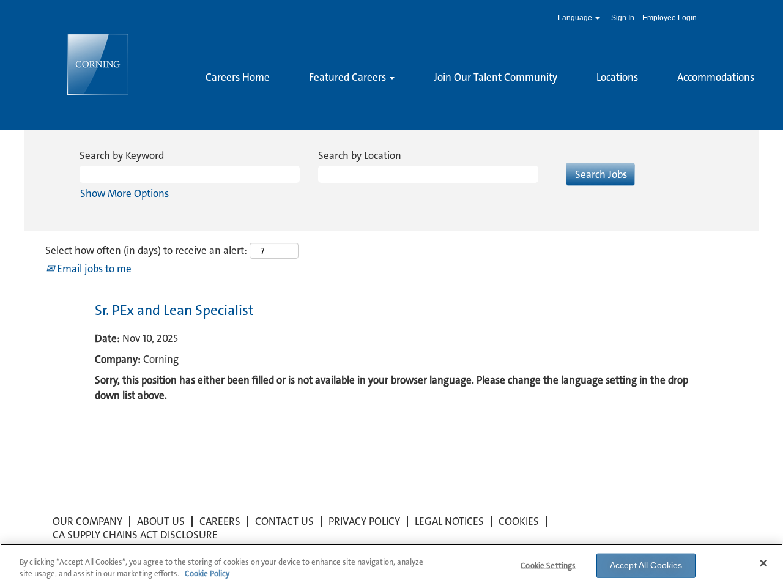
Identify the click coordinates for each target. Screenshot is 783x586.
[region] (391, 565)
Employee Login (669, 17)
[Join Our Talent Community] (205, 98)
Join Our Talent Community (495, 77)
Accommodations (715, 77)
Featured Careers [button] (348, 77)
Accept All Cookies (646, 565)
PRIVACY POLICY (364, 521)
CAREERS (219, 521)
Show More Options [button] (124, 193)
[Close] (763, 563)
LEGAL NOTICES (449, 521)
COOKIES (519, 521)
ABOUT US (161, 521)
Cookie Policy (207, 573)
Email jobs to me (93, 268)
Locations (617, 77)
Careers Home (238, 77)
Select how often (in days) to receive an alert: (146, 250)
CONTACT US (284, 521)
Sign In (622, 17)
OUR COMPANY (87, 521)
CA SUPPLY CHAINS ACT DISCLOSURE (135, 534)
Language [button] (576, 17)
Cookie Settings (548, 565)
